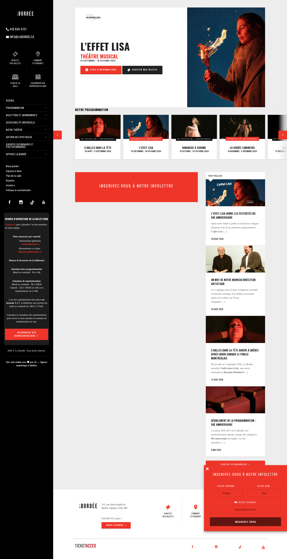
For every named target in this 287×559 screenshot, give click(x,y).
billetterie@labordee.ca (30, 252)
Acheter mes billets (144, 69)
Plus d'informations (103, 69)
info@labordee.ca (21, 37)
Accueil (10, 100)
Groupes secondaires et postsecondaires (19, 145)
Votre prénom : (227, 486)
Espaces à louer (14, 171)
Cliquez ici (10, 224)
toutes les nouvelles (234, 464)
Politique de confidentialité (18, 190)
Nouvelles (10, 180)
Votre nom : (264, 486)
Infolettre (10, 185)
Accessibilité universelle (20, 122)
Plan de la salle (13, 175)
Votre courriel (247, 502)
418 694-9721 (18, 29)
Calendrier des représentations (25, 334)
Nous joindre (12, 166)
